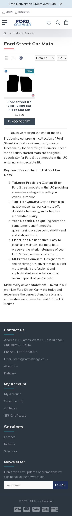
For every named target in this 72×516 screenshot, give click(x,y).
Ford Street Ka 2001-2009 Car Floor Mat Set (19, 106)
